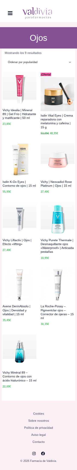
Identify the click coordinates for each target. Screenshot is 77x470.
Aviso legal (38, 434)
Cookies (38, 413)
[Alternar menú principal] (10, 13)
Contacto (39, 441)
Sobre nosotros (38, 420)
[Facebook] (43, 453)
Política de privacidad (38, 427)
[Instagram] (34, 453)
